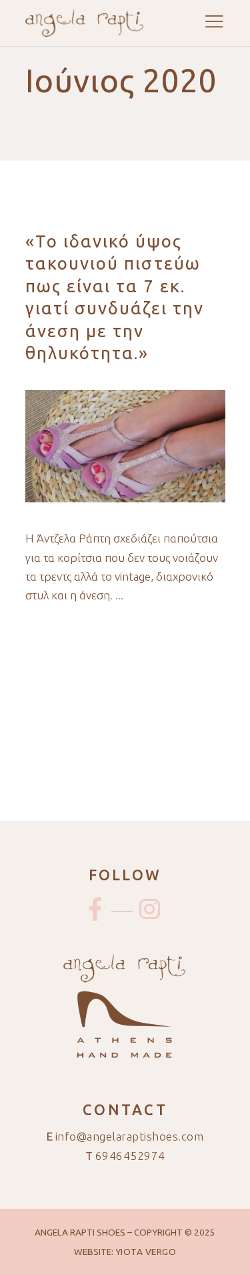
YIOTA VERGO (146, 1251)
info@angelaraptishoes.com (129, 1136)
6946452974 (130, 1155)
